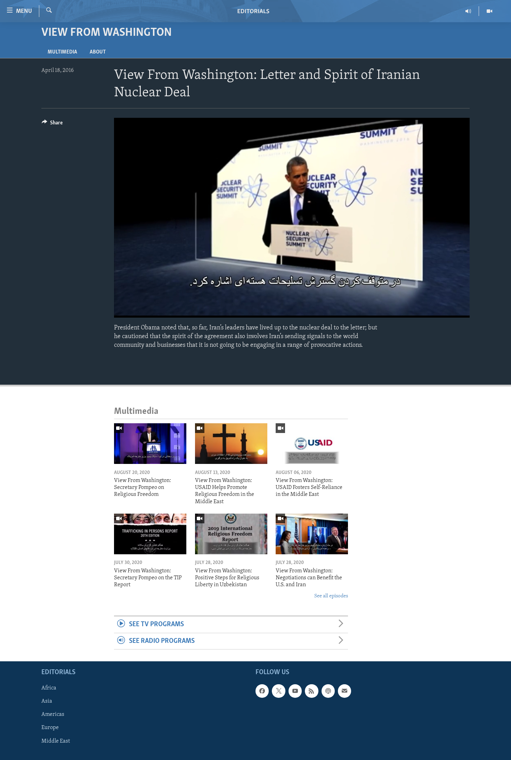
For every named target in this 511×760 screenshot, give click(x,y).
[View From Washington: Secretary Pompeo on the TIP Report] (150, 534)
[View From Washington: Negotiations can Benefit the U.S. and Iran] (312, 534)
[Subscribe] (344, 690)
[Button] (52, 124)
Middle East (55, 741)
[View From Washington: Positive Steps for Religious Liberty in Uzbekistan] (231, 534)
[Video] (489, 11)
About (98, 52)
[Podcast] (328, 690)
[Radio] (468, 11)
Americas (52, 714)
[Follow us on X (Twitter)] (278, 690)
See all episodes (331, 596)
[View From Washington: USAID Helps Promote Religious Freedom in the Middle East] (231, 443)
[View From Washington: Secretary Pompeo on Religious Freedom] (150, 443)
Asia (46, 701)
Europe (50, 727)
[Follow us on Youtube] (295, 690)
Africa (48, 688)
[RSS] (311, 690)
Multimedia (62, 52)
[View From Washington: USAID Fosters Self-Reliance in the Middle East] (312, 443)
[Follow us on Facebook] (262, 690)
